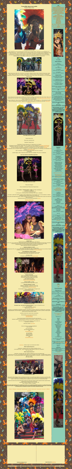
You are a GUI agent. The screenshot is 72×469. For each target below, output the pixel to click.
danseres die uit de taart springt (58, 172)
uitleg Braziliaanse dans (58, 174)
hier (40, 100)
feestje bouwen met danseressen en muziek (58, 14)
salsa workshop (58, 21)
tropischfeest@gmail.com (29, 331)
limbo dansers (58, 23)
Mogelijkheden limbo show (58, 189)
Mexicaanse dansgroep (32, 287)
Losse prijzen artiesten (29, 316)
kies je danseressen (58, 175)
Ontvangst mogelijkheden (44, 145)
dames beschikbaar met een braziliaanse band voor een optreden (58, 11)
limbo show (58, 19)
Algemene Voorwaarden (59, 342)
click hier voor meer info (38, 249)
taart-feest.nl (58, 220)
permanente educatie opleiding (58, 353)
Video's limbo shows (58, 190)
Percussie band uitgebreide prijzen (58, 313)
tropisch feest (22, 463)
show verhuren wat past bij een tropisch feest (58, 24)
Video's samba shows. (58, 177)
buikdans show (58, 20)
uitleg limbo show (31, 149)
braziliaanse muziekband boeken (58, 16)
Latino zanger (33, 323)
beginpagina (58, 6)
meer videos (29, 390)
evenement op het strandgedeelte (58, 12)
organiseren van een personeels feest (58, 7)
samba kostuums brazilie (56, 25)
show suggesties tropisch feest (58, 18)
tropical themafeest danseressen (58, 27)
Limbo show (58, 187)
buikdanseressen (58, 22)
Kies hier (45, 147)
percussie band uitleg (58, 314)
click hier (39, 198)
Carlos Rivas (21, 344)
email (58, 286)
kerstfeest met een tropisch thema (58, 8)
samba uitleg (46, 146)
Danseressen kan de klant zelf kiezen (44, 98)
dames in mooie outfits (58, 15)
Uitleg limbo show (58, 188)
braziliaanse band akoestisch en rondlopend (58, 17)
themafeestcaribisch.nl (29, 315)
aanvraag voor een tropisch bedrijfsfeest (58, 9)
